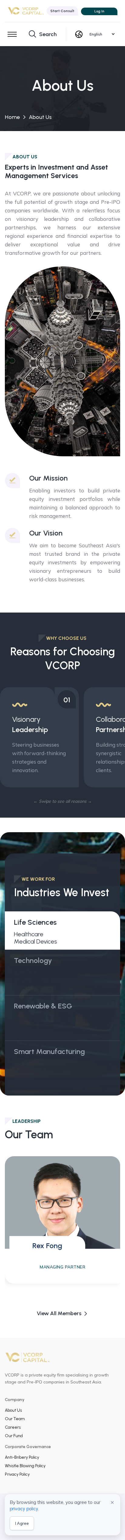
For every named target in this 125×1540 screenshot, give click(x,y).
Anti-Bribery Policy (22, 1457)
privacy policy (24, 1508)
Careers (13, 1427)
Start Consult (62, 11)
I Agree (22, 1523)
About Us (13, 1410)
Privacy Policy (17, 1474)
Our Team (15, 1418)
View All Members (59, 1313)
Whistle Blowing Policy (25, 1465)
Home (12, 117)
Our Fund (14, 1435)
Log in (99, 11)
